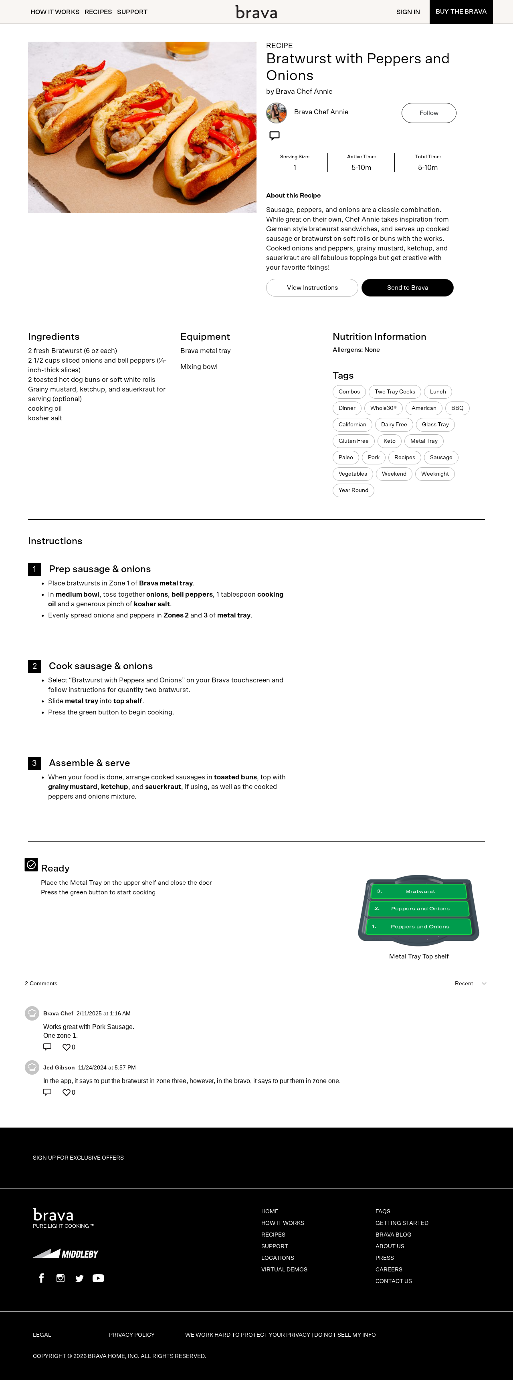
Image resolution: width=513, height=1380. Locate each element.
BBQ (457, 408)
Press (385, 1258)
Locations (277, 1258)
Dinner (347, 408)
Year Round (353, 490)
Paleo (346, 457)
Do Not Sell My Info (345, 1335)
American (424, 408)
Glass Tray (435, 425)
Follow (429, 113)
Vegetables (353, 474)
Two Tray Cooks (395, 392)
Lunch (438, 392)
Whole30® (383, 408)
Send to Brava (407, 287)
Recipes (98, 12)
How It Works (55, 12)
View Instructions (312, 287)
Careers (389, 1270)
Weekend (394, 474)
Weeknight (435, 474)
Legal (42, 1335)
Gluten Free (354, 441)
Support (132, 12)
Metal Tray (424, 441)
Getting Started (402, 1223)
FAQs (383, 1212)
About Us (390, 1246)
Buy (461, 11)
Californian (352, 425)
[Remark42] (256, 1036)
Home (270, 1212)
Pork (374, 457)
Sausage (441, 457)
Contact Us (394, 1281)
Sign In (408, 12)
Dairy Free (394, 425)
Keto (390, 441)
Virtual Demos (284, 1270)
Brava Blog (394, 1235)
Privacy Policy (132, 1335)
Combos (349, 392)
